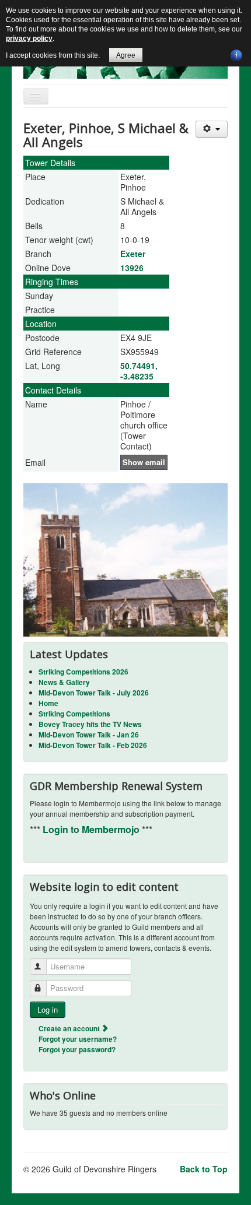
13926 (132, 267)
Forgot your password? (77, 1049)
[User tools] (212, 129)
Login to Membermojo (92, 829)
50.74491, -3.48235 (139, 371)
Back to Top (204, 1169)
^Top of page (218, 1196)
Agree (125, 55)
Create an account (70, 1028)
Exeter (132, 253)
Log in (47, 1009)
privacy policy (29, 38)
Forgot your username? (78, 1039)
